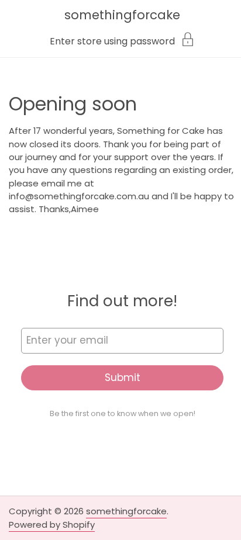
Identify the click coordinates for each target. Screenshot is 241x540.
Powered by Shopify (52, 524)
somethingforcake (122, 14)
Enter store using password (112, 40)
